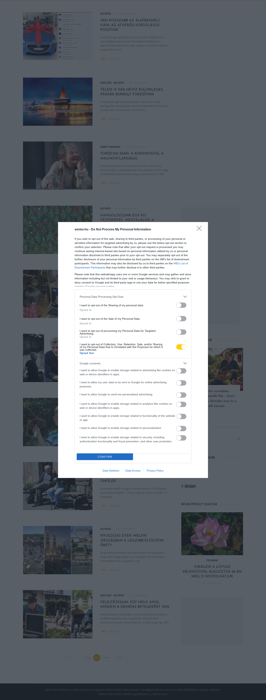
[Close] (200, 229)
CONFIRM (105, 456)
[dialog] (133, 350)
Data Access (133, 470)
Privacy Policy (155, 470)
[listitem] (133, 297)
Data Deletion (111, 470)
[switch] (181, 305)
